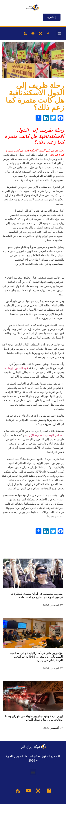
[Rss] (25, 33)
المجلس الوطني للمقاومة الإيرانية (44, 435)
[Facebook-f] (48, 33)
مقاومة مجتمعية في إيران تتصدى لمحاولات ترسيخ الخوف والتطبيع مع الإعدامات (37, 595)
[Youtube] (33, 33)
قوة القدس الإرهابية (16, 368)
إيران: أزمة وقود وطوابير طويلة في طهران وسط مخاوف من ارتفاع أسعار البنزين (34, 717)
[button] (59, 33)
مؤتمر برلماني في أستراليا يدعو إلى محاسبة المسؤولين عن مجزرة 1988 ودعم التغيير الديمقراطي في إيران (36, 656)
